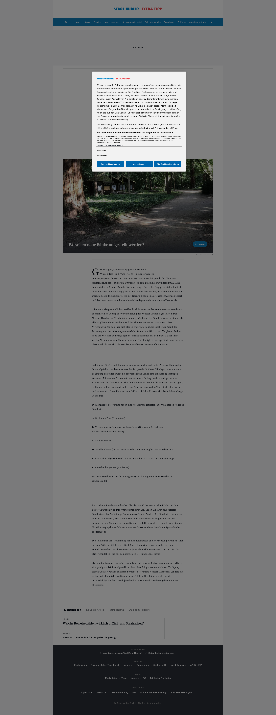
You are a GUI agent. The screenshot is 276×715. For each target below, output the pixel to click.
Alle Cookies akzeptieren (168, 164)
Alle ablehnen (139, 164)
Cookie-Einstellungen (110, 164)
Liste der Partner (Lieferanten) (110, 145)
